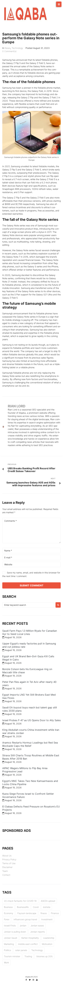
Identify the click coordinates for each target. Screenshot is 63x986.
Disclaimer (7, 867)
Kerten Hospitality (30, 938)
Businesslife (23, 907)
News (7, 48)
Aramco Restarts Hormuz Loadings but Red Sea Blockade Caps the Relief (30, 744)
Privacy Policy (9, 859)
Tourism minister (12, 956)
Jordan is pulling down (15, 931)
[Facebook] (26, 979)
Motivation (47, 944)
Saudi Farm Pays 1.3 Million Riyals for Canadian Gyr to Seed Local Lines (29, 632)
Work (6, 962)
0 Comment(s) (9, 51)
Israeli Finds (10, 925)
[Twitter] (29, 979)
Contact (6, 875)
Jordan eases (37, 925)
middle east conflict (28, 944)
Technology (17, 48)
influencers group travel (25, 919)
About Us (6, 855)
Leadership (48, 938)
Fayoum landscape (26, 913)
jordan (23, 925)
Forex (6, 919)
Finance (55, 913)
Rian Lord (16, 406)
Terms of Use (8, 863)
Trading (28, 956)
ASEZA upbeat (48, 901)
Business (8, 907)
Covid (36, 907)
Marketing (9, 944)
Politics (7, 950)
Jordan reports (37, 931)
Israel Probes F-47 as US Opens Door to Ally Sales (31, 720)
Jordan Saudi (10, 938)
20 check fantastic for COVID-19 (20, 901)
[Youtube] (36, 979)
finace (44, 913)
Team (5, 871)
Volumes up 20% (44, 956)
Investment (46, 919)
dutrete (46, 907)
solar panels (21, 950)
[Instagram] (33, 979)
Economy (8, 913)
